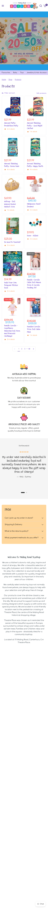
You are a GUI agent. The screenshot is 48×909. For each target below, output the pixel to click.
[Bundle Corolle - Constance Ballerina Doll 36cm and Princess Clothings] (12, 306)
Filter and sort (10, 93)
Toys (22, 72)
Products (18, 79)
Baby (15, 72)
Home (4, 79)
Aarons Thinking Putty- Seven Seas (11, 164)
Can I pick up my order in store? (19, 518)
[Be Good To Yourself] (12, 225)
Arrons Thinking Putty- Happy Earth (35, 164)
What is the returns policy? (16, 531)
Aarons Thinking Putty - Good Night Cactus (34, 125)
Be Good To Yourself (12, 242)
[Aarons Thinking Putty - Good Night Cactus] (35, 106)
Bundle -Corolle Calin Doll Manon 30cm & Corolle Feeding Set (34, 284)
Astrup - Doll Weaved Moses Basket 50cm (10, 204)
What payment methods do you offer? (21, 538)
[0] (44, 6)
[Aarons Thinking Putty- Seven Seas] (12, 147)
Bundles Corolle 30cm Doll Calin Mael (33, 329)
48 (29, 349)
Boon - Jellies (32, 235)
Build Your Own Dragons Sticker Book (11, 285)
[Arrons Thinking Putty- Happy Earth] (35, 147)
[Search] (41, 6)
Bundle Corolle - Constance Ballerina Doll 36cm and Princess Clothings (12, 330)
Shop (10, 79)
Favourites (6, 72)
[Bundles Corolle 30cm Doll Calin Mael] (35, 307)
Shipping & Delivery (13, 525)
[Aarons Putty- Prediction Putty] (12, 106)
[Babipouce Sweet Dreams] (35, 185)
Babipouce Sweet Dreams (34, 205)
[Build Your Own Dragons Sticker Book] (12, 263)
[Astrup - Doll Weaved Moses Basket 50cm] (12, 185)
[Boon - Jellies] (35, 222)
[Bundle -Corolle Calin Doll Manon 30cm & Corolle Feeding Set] (35, 261)
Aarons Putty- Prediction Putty (11, 124)
